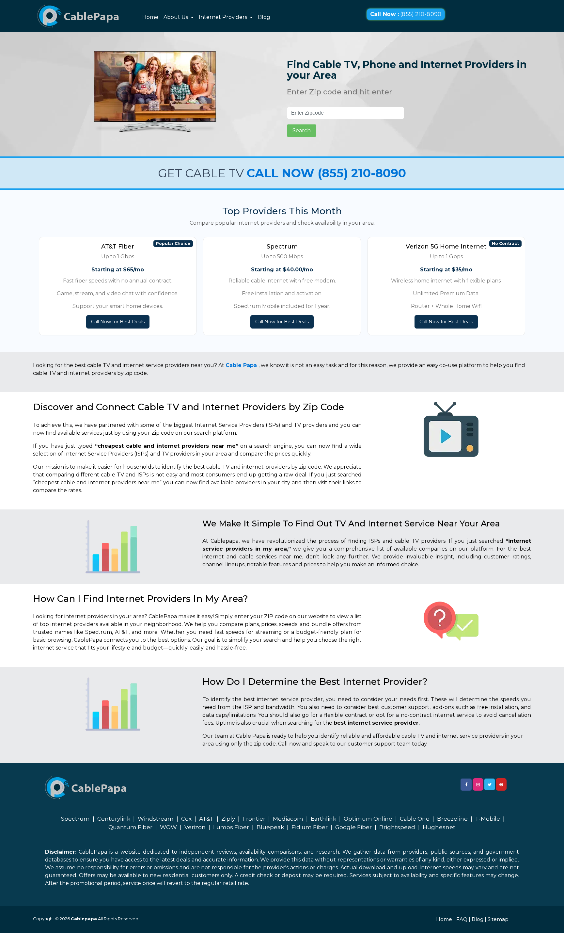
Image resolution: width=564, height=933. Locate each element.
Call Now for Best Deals (118, 322)
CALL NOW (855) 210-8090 (326, 173)
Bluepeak (270, 827)
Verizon (195, 827)
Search (301, 130)
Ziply (228, 818)
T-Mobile (487, 818)
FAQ (461, 919)
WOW (168, 827)
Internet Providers (223, 17)
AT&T (206, 818)
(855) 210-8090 (405, 14)
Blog (264, 17)
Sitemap (498, 919)
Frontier (254, 818)
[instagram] (478, 784)
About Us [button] (176, 17)
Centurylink (113, 818)
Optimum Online (368, 818)
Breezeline (452, 818)
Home (150, 17)
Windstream (156, 818)
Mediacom (288, 818)
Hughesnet (439, 827)
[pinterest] (501, 784)
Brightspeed (397, 827)
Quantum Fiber (130, 827)
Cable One (415, 818)
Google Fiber (353, 827)
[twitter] (489, 784)
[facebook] (466, 785)
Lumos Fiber (231, 827)
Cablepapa (84, 918)
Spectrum (75, 818)
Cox (186, 818)
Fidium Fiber (309, 827)
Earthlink (323, 818)
